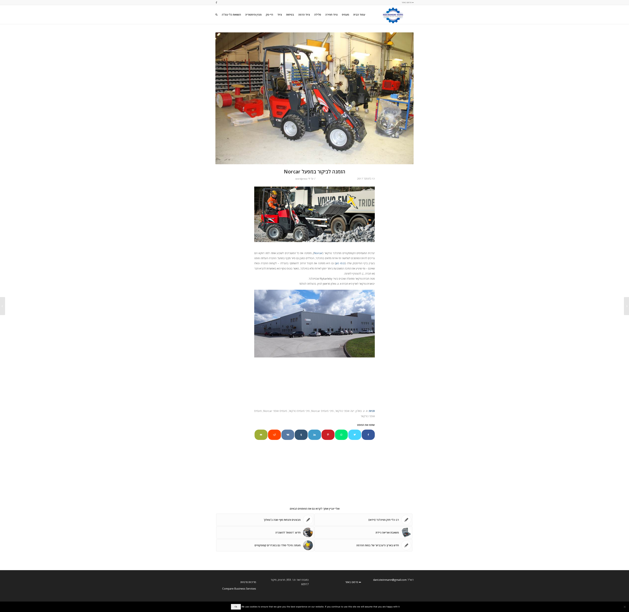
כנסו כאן (340, 263)
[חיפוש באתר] (216, 14)
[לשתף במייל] (261, 435)
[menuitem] (359, 14)
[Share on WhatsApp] (341, 435)
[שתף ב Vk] (287, 435)
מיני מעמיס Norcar (322, 411)
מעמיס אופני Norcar (275, 411)
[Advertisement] (314, 384)
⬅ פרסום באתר (408, 2)
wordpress (301, 178)
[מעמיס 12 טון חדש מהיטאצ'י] (626, 306)
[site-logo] (393, 14)
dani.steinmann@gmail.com (390, 580)
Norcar (318, 253)
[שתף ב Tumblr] (301, 435)
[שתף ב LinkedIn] (314, 435)
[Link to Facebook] (216, 2)
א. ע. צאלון (361, 411)
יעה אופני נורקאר (344, 411)
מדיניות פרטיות (248, 582)
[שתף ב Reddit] (274, 435)
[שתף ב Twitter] (354, 435)
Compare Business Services (239, 588)
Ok (236, 606)
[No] (625, 606)
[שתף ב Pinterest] (328, 435)
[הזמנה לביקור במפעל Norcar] (314, 98)
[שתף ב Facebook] (368, 435)
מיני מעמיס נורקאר (299, 411)
